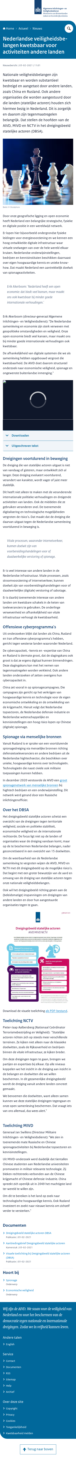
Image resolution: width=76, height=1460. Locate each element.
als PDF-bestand (56, 1011)
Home (10, 28)
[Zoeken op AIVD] (69, 28)
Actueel (23, 28)
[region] (38, 405)
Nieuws (37, 28)
